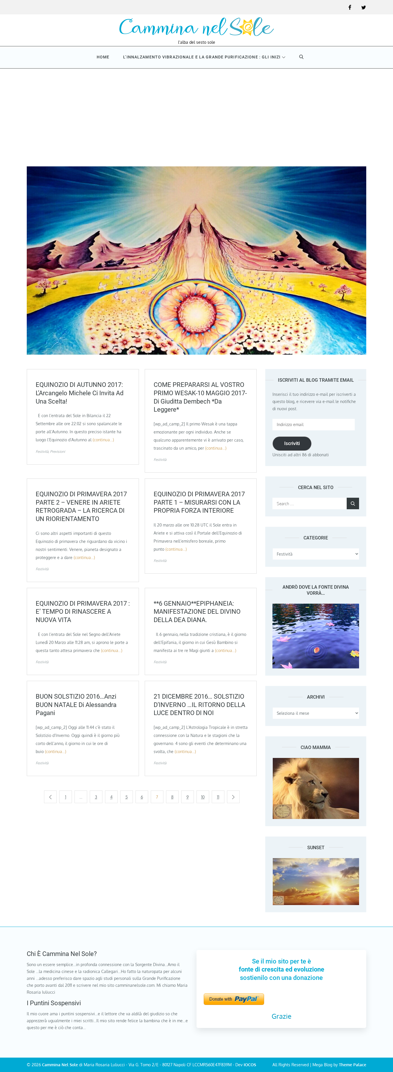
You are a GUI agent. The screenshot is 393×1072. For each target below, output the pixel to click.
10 (203, 797)
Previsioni (57, 451)
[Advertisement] (196, 111)
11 (218, 797)
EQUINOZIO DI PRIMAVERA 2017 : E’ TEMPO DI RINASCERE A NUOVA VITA (83, 612)
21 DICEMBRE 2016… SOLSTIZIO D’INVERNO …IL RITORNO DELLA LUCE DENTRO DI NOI (199, 704)
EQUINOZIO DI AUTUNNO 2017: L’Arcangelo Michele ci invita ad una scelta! (79, 393)
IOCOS (250, 1064)
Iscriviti (292, 443)
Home (103, 57)
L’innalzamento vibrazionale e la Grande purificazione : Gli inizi (202, 57)
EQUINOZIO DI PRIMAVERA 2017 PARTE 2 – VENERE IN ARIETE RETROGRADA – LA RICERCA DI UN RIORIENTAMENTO (81, 506)
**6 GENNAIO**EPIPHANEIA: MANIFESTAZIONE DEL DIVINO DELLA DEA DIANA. (197, 612)
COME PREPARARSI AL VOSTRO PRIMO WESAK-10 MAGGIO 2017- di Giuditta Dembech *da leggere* (200, 397)
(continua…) (103, 439)
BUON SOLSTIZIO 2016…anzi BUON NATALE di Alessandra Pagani (76, 704)
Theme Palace (352, 1064)
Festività (42, 451)
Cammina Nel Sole (60, 1064)
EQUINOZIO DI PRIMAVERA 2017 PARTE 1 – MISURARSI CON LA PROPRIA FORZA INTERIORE (199, 502)
